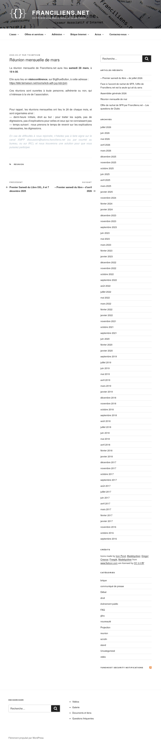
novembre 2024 (108, 197)
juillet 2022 (105, 291)
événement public (109, 603)
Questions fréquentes (83, 718)
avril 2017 (105, 503)
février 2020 (106, 344)
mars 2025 (105, 185)
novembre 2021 (108, 321)
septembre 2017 (108, 479)
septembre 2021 (108, 333)
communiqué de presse (112, 586)
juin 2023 (105, 232)
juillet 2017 (105, 491)
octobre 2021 (107, 327)
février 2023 (106, 250)
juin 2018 (105, 432)
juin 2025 (105, 174)
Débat (103, 592)
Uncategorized (107, 650)
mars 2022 (105, 303)
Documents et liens (81, 712)
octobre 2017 (107, 474)
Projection (105, 627)
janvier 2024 (106, 209)
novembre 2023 (108, 221)
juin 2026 (105, 132)
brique (103, 580)
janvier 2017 (106, 521)
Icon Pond (121, 556)
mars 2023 (105, 244)
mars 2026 (105, 150)
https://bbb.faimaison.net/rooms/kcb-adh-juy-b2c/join (38, 83)
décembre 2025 (108, 156)
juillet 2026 (105, 127)
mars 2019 (105, 385)
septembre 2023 (108, 227)
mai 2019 (105, 374)
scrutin (103, 639)
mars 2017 (105, 509)
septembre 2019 (108, 356)
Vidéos (75, 701)
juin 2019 (105, 368)
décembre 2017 (108, 462)
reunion (19, 164)
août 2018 (105, 421)
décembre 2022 (108, 262)
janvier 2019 (106, 391)
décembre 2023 (108, 215)
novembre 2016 (108, 526)
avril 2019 (105, 380)
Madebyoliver (133, 556)
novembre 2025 (108, 162)
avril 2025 (105, 179)
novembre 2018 (108, 403)
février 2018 (106, 450)
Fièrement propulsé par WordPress (26, 737)
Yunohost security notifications (121, 667)
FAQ (102, 609)
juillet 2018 (105, 427)
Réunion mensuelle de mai (113, 99)
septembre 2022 (108, 280)
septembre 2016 (108, 538)
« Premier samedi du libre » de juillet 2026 (121, 78)
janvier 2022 (106, 315)
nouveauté (105, 621)
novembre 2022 (108, 268)
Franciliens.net (61, 12)
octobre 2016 (107, 532)
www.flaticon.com (109, 563)
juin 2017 (105, 497)
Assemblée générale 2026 (113, 93)
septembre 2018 (108, 415)
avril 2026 (105, 144)
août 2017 (105, 485)
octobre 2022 (107, 274)
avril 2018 (105, 444)
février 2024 (106, 203)
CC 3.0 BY (139, 563)
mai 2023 (105, 238)
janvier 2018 (106, 456)
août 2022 (105, 285)
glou (102, 615)
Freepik (113, 559)
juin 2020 (105, 338)
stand (103, 645)
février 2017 (106, 515)
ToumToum (33, 55)
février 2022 (106, 309)
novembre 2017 (108, 468)
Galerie (76, 707)
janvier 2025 (106, 191)
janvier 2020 (106, 350)
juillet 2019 (105, 362)
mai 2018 (105, 438)
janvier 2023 (106, 256)
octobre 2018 (107, 409)
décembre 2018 (108, 397)
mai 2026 (105, 138)
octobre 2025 (107, 168)
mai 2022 (105, 297)
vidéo (103, 656)
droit (102, 598)
